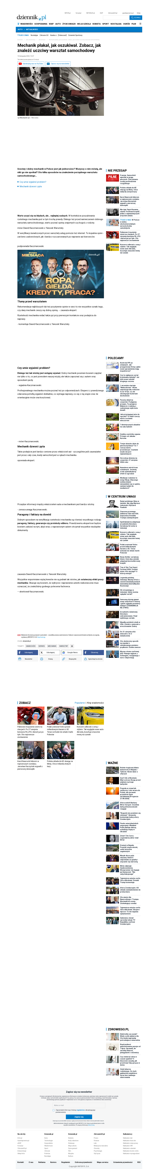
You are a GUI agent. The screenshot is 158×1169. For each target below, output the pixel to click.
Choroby (97, 1148)
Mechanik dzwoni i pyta (31, 186)
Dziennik (20, 39)
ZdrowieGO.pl (112, 13)
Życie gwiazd (72, 1148)
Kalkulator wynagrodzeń (131, 1153)
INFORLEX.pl (90, 13)
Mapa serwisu (102, 1162)
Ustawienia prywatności (122, 1162)
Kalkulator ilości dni (129, 1140)
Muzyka (71, 1153)
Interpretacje (22, 1151)
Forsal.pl (20, 1146)
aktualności (42, 39)
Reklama (41, 1162)
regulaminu (80, 1110)
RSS (139, 1162)
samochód (30, 646)
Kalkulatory (127, 1134)
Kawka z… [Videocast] (58, 35)
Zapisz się (79, 1117)
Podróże (47, 1153)
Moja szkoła (72, 1146)
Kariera (53, 1162)
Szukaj (137, 18)
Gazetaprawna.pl (23, 1140)
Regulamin (65, 1162)
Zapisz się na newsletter (60, 64)
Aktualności (32, 29)
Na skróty (21, 1134)
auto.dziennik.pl (30, 39)
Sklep (138, 13)
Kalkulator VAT (128, 1146)
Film (69, 1151)
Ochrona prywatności (83, 1162)
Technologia (48, 1140)
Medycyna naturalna (101, 1146)
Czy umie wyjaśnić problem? (33, 182)
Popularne (80, 703)
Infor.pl (20, 1138)
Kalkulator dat (127, 1138)
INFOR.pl (68, 13)
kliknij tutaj (91, 1125)
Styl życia (97, 1153)
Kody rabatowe (73, 1140)
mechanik (52, 646)
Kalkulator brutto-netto (131, 1151)
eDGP (19, 1143)
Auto (20, 29)
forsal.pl (78, 13)
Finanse (96, 1140)
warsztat (63, 646)
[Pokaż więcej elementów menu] (140, 24)
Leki (95, 1143)
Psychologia (98, 1151)
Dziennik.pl (48, 1134)
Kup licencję (41, 637)
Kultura (70, 1156)
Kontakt (20, 1162)
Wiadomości (48, 1146)
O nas (31, 1162)
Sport (46, 1148)
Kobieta (70, 1138)
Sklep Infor (21, 1153)
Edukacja (71, 1143)
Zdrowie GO (44, 35)
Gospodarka (48, 1143)
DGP (101, 13)
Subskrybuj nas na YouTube (33, 64)
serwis (41, 646)
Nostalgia (34, 35)
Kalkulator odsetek (129, 1148)
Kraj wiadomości (95, 703)
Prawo (96, 1138)
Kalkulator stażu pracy (130, 1143)
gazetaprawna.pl (128, 13)
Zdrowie (47, 1151)
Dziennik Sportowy (75, 35)
